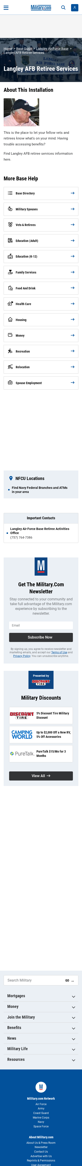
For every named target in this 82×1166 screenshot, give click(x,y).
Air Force (41, 1104)
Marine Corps (41, 1117)
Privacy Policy (21, 656)
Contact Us (41, 1151)
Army (41, 1108)
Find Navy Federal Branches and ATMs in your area (39, 490)
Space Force (41, 1126)
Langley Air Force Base (52, 48)
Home (8, 48)
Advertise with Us (41, 1156)
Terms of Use (59, 652)
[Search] (63, 7)
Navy (41, 1122)
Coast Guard (41, 1113)
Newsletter (41, 1147)
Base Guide (24, 48)
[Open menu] (6, 7)
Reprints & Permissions (41, 1160)
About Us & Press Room (41, 1142)
